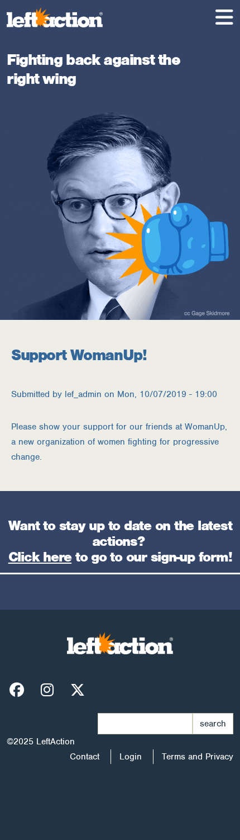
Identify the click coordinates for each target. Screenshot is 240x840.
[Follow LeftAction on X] (78, 690)
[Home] (59, 17)
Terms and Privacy (197, 756)
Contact (84, 756)
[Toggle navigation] (224, 17)
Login (130, 756)
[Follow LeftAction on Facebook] (17, 690)
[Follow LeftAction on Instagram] (47, 690)
